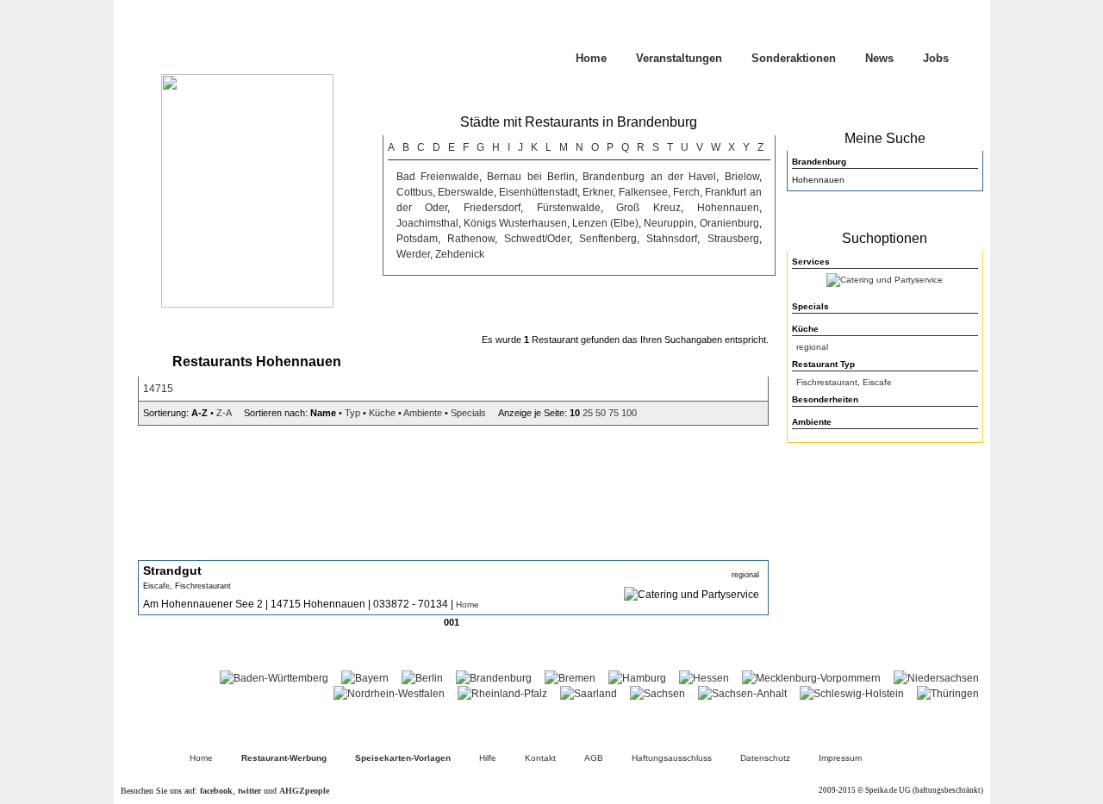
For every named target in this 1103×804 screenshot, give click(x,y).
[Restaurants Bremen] (570, 678)
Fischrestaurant (826, 382)
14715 (158, 389)
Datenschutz (765, 758)
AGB (593, 758)
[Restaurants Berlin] (422, 678)
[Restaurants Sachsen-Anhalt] (742, 694)
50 (600, 413)
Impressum (840, 758)
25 (588, 413)
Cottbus (414, 192)
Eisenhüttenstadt (538, 192)
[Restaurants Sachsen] (657, 694)
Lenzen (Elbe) (605, 223)
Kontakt (540, 758)
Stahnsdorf (671, 239)
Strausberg (733, 239)
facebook (216, 790)
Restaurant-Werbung (284, 758)
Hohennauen (728, 208)
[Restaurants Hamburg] (637, 678)
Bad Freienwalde (437, 177)
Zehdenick (459, 254)
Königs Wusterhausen (515, 223)
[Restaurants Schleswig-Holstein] (852, 694)
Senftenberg (608, 239)
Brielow (742, 177)
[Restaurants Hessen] (704, 678)
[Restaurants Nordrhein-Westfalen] (389, 694)
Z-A (223, 413)
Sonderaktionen (793, 58)
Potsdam (417, 239)
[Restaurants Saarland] (588, 694)
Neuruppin (669, 223)
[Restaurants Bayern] (365, 678)
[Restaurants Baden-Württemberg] (274, 678)
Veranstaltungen (679, 58)
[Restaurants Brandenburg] (494, 678)
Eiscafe (877, 382)
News (879, 58)
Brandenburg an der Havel (649, 177)
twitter (249, 790)
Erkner (598, 192)
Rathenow (471, 239)
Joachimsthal (427, 223)
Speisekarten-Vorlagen (403, 758)
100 (629, 413)
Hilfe (487, 758)
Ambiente (422, 413)
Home (591, 58)
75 (613, 413)
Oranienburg (729, 223)
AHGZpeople (304, 790)
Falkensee (643, 192)
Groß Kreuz (648, 208)
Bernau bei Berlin (531, 177)
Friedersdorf (492, 208)
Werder (413, 254)
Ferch (686, 192)
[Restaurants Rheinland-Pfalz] (502, 694)
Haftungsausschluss (672, 758)
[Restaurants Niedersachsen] (936, 678)
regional (812, 347)
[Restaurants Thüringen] (948, 694)
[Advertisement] (885, 560)
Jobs (936, 58)
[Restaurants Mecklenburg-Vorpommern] (811, 678)
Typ (352, 413)
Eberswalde (466, 192)
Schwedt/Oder (537, 239)
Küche (382, 413)
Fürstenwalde (569, 208)
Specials (468, 413)
